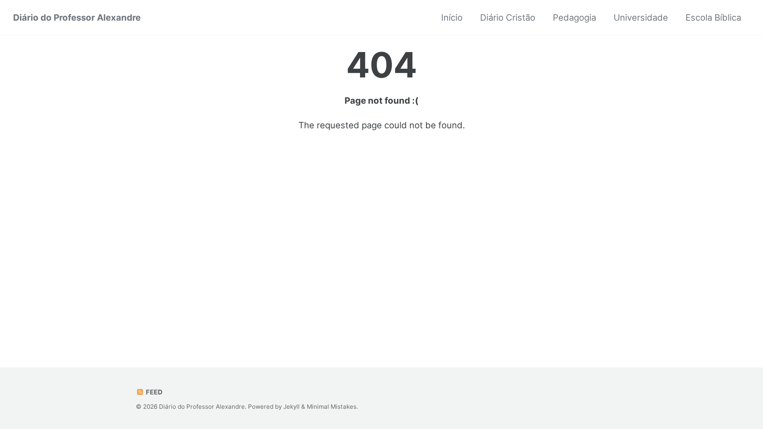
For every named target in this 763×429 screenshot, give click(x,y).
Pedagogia (574, 17)
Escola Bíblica (713, 17)
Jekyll (291, 406)
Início (452, 17)
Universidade (641, 17)
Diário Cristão (507, 17)
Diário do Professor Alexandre (77, 17)
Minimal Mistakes (331, 406)
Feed (153, 392)
